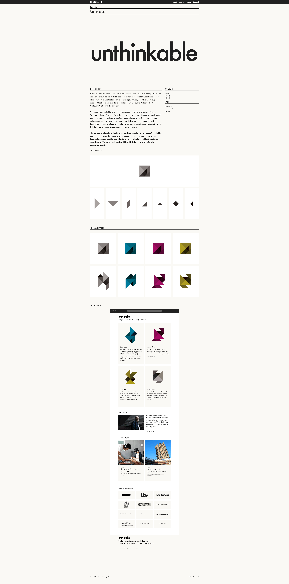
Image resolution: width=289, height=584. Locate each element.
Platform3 (196, 577)
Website (167, 93)
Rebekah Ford (169, 109)
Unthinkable (168, 106)
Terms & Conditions (95, 577)
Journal (182, 2)
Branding (167, 95)
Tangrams (167, 111)
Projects (174, 2)
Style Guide (168, 98)
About (189, 2)
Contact (196, 2)
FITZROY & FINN (96, 2)
